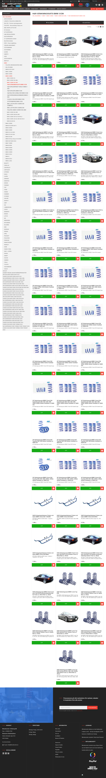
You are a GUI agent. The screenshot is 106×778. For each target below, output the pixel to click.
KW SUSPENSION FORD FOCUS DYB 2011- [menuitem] (13, 289)
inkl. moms (99, 1)
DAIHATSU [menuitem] (6, 180)
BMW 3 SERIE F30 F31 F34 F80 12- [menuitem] (14, 116)
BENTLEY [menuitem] (6, 60)
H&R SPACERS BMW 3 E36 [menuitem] (14, 90)
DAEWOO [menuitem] (6, 178)
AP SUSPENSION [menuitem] (8, 32)
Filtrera (51, 22)
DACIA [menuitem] (5, 174)
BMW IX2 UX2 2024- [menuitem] (10, 134)
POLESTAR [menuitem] (7, 238)
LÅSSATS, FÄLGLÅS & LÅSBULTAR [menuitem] (12, 21)
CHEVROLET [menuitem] (7, 167)
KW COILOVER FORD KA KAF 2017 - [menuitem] (11, 274)
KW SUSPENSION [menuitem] (8, 36)
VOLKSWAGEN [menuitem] (7, 266)
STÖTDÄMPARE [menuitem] (8, 47)
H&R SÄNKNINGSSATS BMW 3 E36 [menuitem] (17, 84)
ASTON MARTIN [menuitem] (8, 58)
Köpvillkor (57, 749)
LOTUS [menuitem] (6, 216)
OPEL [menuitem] (5, 233)
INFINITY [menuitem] (6, 200)
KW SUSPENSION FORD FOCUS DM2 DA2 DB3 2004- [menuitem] (15, 285)
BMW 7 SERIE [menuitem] (9, 143)
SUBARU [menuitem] (6, 260)
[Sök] (72, 5)
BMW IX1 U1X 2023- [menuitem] (10, 132)
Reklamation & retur (59, 756)
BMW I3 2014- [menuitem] (9, 154)
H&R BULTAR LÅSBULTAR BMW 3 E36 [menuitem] (17, 93)
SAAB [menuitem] (5, 246)
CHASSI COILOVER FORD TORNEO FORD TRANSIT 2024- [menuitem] (15, 328)
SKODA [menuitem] (6, 253)
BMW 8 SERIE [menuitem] (9, 147)
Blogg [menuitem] (22, 8)
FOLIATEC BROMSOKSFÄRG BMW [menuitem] (14, 65)
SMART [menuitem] (6, 255)
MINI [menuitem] (5, 227)
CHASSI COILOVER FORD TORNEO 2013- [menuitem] (13, 324)
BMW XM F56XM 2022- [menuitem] (11, 141)
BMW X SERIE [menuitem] (9, 152)
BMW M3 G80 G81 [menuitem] (11, 121)
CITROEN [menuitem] (6, 172)
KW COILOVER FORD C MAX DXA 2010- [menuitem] (12, 296)
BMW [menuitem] (5, 63)
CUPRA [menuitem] (6, 176)
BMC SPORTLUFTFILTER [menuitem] (10, 27)
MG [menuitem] (5, 218)
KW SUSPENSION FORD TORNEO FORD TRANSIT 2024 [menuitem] (16, 326)
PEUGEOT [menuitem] (6, 235)
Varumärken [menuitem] (43, 8)
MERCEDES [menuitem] (7, 220)
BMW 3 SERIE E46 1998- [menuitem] (12, 112)
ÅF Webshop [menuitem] (52, 8)
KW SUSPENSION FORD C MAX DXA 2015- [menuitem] (13, 300)
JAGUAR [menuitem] (6, 198)
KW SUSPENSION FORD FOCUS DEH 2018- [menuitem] (13, 293)
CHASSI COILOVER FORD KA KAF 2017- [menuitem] (12, 276)
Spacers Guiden (59, 744)
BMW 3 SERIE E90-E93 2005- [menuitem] (13, 114)
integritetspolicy (79, 710)
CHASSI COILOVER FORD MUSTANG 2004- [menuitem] (13, 317)
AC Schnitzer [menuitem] (7, 30)
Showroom (57, 742)
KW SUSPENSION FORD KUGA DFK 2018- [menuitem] (13, 305)
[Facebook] (3, 753)
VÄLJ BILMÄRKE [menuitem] (8, 8)
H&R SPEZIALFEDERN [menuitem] (9, 34)
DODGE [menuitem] (6, 183)
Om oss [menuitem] (28, 8)
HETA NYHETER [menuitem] (8, 19)
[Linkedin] (8, 753)
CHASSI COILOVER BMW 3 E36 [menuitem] (15, 99)
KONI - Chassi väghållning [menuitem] (10, 43)
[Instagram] (6, 753)
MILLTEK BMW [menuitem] (9, 67)
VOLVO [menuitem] (6, 268)
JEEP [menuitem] (5, 202)
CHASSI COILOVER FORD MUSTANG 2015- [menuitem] (13, 322)
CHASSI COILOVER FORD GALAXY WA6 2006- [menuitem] (14, 311)
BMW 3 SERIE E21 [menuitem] (11, 78)
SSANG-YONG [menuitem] (7, 249)
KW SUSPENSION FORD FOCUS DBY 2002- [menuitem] (13, 281)
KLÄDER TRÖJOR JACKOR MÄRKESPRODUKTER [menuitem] (14, 272)
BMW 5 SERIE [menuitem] (9, 127)
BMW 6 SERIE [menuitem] (9, 130)
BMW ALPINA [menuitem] (9, 145)
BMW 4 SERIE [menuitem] (9, 123)
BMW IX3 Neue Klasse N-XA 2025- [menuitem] (13, 138)
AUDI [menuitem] (5, 56)
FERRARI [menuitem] (6, 185)
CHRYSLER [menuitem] (7, 169)
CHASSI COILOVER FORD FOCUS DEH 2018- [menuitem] (13, 294)
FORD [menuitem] (5, 189)
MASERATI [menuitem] (6, 211)
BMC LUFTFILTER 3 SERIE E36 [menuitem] (15, 107)
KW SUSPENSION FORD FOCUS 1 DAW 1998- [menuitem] (14, 278)
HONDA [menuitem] (6, 191)
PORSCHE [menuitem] (6, 240)
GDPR (56, 754)
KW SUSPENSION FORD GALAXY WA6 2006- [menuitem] (13, 309)
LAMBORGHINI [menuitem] (7, 207)
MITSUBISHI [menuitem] (7, 222)
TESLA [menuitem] (5, 262)
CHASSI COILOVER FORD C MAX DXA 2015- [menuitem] (13, 302)
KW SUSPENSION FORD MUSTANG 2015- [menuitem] (13, 320)
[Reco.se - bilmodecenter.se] (87, 5)
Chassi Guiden (58, 747)
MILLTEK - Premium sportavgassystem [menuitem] (13, 23)
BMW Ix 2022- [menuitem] (9, 160)
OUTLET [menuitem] (16, 8)
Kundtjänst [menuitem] (34, 8)
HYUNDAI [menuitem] (6, 196)
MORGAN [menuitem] (6, 229)
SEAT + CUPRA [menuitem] (7, 251)
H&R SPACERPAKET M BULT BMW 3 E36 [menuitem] (17, 87)
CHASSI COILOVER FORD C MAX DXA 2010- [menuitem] (13, 298)
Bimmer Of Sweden (59, 738)
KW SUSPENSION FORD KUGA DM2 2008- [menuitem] (13, 304)
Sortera (87, 22)
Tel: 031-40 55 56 (6, 742)
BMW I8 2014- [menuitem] (9, 158)
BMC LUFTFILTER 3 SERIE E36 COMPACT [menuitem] (15, 104)
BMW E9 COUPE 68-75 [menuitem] (11, 125)
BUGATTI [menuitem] (6, 163)
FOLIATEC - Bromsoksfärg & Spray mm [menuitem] (13, 25)
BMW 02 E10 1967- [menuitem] (10, 69)
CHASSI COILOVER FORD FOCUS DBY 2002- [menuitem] (13, 283)
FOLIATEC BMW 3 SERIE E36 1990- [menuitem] (16, 110)
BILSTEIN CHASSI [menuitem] (8, 41)
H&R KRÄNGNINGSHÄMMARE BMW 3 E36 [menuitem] (17, 96)
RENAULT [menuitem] (6, 244)
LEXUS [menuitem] (5, 209)
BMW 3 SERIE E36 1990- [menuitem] (12, 82)
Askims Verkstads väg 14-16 (8, 735)
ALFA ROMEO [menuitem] (7, 49)
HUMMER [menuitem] (6, 194)
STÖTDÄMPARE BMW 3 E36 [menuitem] (14, 101)
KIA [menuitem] (5, 205)
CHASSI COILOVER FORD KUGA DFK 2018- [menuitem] (13, 307)
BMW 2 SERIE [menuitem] (9, 73)
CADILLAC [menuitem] (6, 165)
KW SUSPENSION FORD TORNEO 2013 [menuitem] (12, 315)
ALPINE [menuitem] (6, 52)
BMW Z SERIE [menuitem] (9, 149)
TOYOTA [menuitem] (6, 264)
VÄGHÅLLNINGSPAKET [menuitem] (9, 45)
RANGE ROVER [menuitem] (8, 242)
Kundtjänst (57, 735)
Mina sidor (57, 728)
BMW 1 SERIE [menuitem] (9, 71)
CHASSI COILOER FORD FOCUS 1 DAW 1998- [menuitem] (14, 280)
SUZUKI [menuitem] (6, 257)
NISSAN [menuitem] (6, 231)
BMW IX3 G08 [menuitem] (9, 136)
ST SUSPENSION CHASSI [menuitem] (10, 38)
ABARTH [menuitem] (6, 54)
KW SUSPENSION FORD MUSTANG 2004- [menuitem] (13, 318)
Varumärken (58, 731)
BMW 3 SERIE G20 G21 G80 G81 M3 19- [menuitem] (16, 118)
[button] (99, 5)
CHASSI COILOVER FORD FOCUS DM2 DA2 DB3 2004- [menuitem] (16, 287)
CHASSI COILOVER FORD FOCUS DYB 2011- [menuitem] (13, 291)
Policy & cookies (59, 752)
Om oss (57, 733)
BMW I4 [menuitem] (7, 156)
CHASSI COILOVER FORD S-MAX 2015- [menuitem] (12, 313)
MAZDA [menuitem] (6, 213)
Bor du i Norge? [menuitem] (61, 8)
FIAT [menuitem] (5, 187)
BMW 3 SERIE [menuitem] (9, 76)
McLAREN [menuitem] (6, 224)
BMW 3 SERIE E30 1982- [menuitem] (12, 80)
